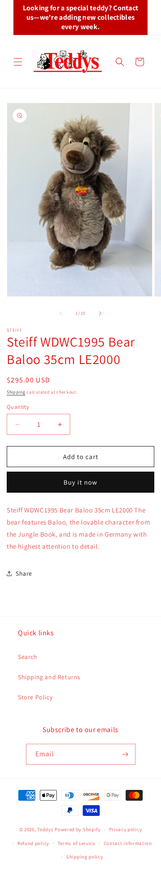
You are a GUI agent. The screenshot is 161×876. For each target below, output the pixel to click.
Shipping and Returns (49, 677)
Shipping (16, 392)
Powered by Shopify (78, 829)
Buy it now (80, 482)
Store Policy (35, 697)
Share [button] (24, 573)
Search (28, 657)
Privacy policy (125, 829)
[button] (18, 62)
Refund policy (33, 843)
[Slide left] (61, 313)
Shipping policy (84, 857)
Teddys (45, 829)
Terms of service (76, 843)
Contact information (128, 843)
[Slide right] (100, 313)
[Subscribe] (125, 754)
